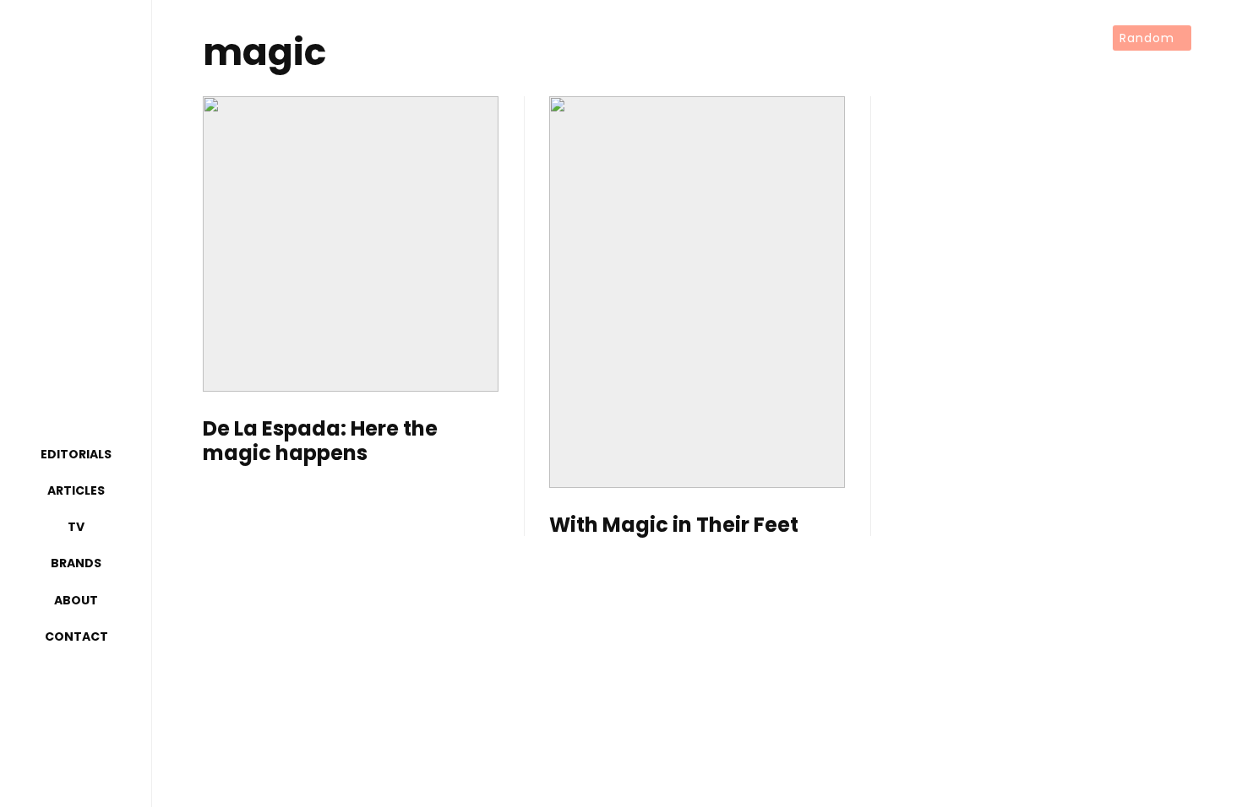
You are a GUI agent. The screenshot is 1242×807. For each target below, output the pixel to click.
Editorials (76, 454)
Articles (76, 490)
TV (76, 526)
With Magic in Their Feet (673, 525)
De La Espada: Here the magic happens (320, 441)
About (76, 600)
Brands (76, 563)
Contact (76, 636)
